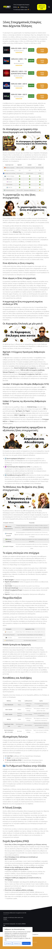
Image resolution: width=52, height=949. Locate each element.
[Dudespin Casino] (6, 64)
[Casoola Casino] (6, 76)
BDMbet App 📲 (25, 7)
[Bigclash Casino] (6, 88)
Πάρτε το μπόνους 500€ (41, 7)
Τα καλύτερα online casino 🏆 (21, 9)
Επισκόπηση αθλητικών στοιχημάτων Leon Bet (14, 912)
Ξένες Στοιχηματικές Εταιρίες (21, 4)
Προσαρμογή (8, 943)
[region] (17, 936)
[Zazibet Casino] (6, 99)
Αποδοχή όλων (26, 943)
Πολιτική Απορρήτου (32, 934)
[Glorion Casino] (6, 53)
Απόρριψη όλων (17, 943)
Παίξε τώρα (42, 50)
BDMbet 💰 (16, 7)
